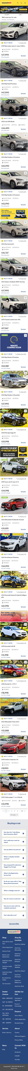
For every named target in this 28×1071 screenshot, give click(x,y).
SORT (20, 14)
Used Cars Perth (19, 986)
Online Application (20, 1019)
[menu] (25, 3)
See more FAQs (14, 924)
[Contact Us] (21, 3)
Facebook (18, 1052)
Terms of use (14, 1068)
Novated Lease (19, 1023)
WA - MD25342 (6, 1019)
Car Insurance (6, 984)
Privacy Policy (19, 1040)
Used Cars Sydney (20, 944)
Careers (17, 1032)
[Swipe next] (26, 31)
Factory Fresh (6, 951)
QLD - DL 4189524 (7, 1002)
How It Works (19, 1015)
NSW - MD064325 (7, 998)
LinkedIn (17, 1056)
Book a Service (6, 1032)
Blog (3, 1049)
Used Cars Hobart (20, 971)
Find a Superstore (7, 947)
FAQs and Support (20, 1036)
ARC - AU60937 (6, 1023)
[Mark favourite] (25, 24)
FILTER (6, 14)
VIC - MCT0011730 (7, 1009)
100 (22, 811)
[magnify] (18, 3)
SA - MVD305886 (7, 1006)
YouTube (17, 1059)
